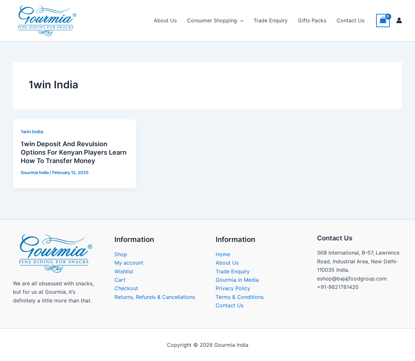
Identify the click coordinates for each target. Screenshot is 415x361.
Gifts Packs (312, 20)
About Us (165, 20)
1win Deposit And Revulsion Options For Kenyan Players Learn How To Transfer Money (73, 152)
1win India (32, 131)
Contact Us (350, 20)
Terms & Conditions (240, 297)
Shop (120, 254)
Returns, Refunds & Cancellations (154, 297)
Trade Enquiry (271, 20)
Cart (119, 280)
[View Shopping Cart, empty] (383, 20)
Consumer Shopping (212, 20)
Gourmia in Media (237, 280)
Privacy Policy (233, 288)
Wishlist (123, 271)
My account (128, 262)
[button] (240, 20)
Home (223, 254)
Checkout (126, 288)
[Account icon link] (399, 20)
